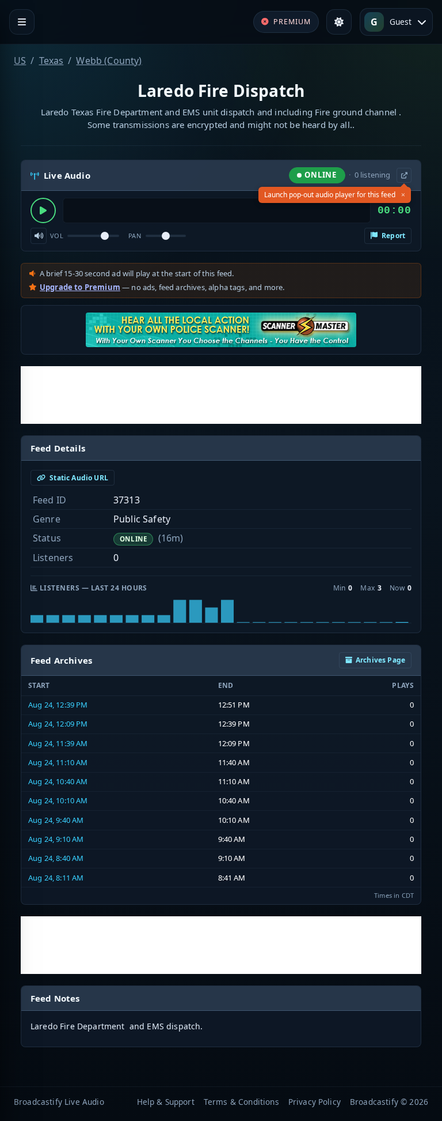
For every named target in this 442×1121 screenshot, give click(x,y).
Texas (51, 60)
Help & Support (166, 1101)
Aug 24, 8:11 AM (55, 877)
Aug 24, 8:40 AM (55, 858)
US (20, 60)
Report (392, 235)
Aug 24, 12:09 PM (58, 724)
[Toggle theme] (339, 22)
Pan (134, 235)
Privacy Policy (314, 1101)
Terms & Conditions (241, 1101)
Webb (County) (109, 60)
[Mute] (39, 236)
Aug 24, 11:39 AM (58, 743)
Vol (56, 235)
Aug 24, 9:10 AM (55, 839)
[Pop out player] (404, 175)
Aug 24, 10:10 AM (58, 800)
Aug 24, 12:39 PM (58, 704)
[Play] (43, 210)
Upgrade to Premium (80, 287)
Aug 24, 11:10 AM (58, 762)
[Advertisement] (221, 395)
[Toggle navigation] (22, 22)
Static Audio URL (78, 478)
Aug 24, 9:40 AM (55, 820)
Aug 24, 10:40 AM (58, 781)
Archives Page (380, 660)
